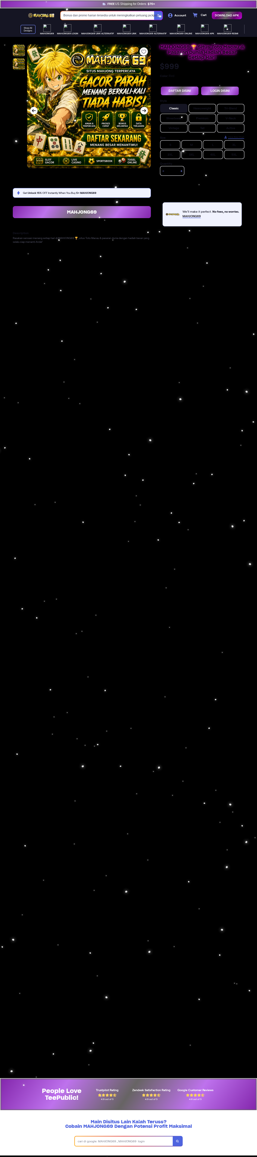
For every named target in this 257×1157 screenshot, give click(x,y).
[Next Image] (144, 110)
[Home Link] (41, 15)
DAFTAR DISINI (180, 90)
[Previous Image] (34, 110)
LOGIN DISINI (220, 90)
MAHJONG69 (82, 212)
